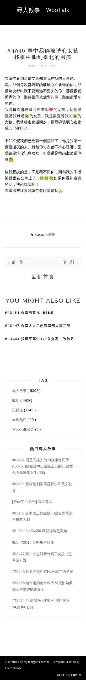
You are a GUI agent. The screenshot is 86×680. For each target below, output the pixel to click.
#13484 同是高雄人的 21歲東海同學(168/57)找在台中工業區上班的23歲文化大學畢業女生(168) (42, 466)
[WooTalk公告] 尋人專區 (32, 501)
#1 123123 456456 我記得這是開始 (39, 531)
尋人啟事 (19, 390)
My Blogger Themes (37, 661)
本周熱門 (19, 419)
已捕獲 (49, 234)
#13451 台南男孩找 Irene (29, 312)
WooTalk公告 (23, 429)
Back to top (67, 675)
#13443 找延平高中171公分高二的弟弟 (39, 338)
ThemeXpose (13, 668)
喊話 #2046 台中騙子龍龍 (33, 542)
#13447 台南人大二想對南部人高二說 (38, 325)
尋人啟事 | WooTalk (43, 10)
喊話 (16, 400)
